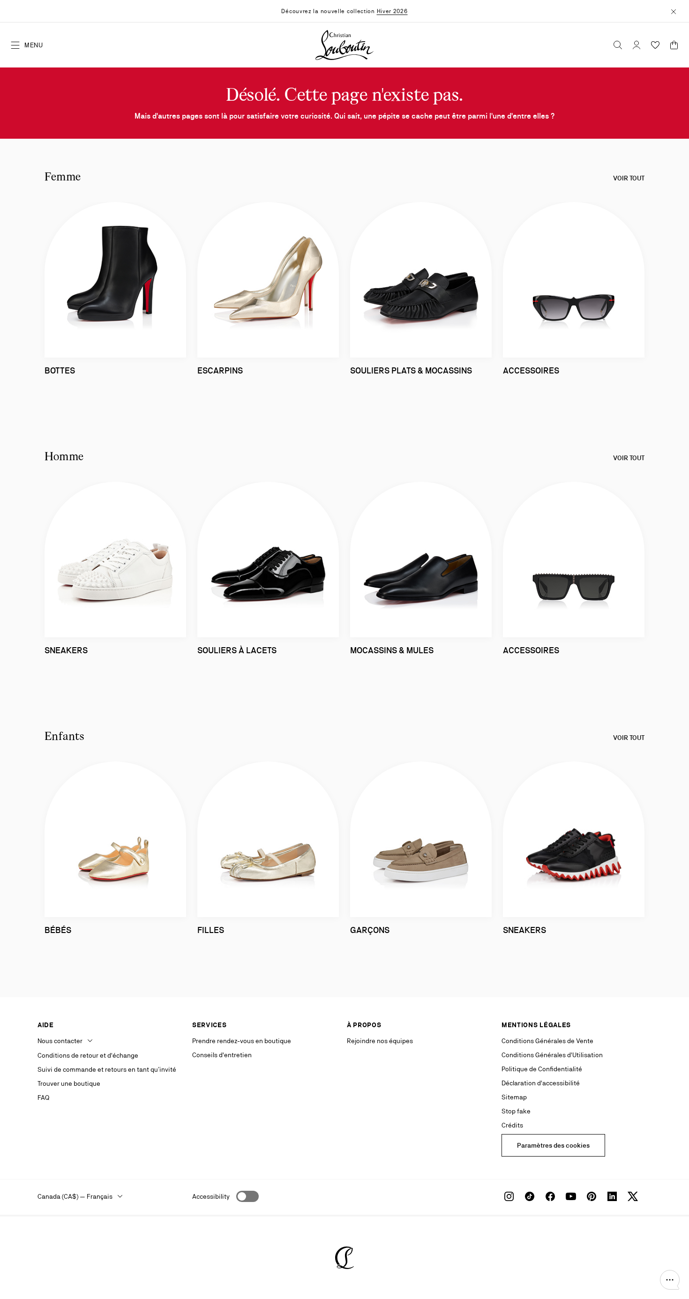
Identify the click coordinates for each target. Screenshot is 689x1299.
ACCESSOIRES (531, 370)
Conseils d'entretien (222, 1055)
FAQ (43, 1097)
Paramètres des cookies (553, 1145)
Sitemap (514, 1097)
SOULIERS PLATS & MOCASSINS (411, 370)
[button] (670, 1280)
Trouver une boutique (68, 1083)
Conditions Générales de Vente (547, 1041)
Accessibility (211, 1196)
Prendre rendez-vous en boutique (241, 1041)
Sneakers (66, 650)
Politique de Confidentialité (542, 1069)
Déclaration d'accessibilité (541, 1083)
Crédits (512, 1125)
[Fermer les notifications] (673, 10)
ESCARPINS (220, 370)
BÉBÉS (58, 930)
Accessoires (531, 650)
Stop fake (516, 1111)
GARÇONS (369, 930)
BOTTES (60, 370)
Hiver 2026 (392, 11)
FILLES (210, 930)
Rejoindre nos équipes (380, 1041)
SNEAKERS (524, 930)
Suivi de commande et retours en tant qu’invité (106, 1069)
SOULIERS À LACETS (237, 650)
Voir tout (628, 178)
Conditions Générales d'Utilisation (552, 1055)
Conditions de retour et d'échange (87, 1055)
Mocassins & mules (392, 650)
